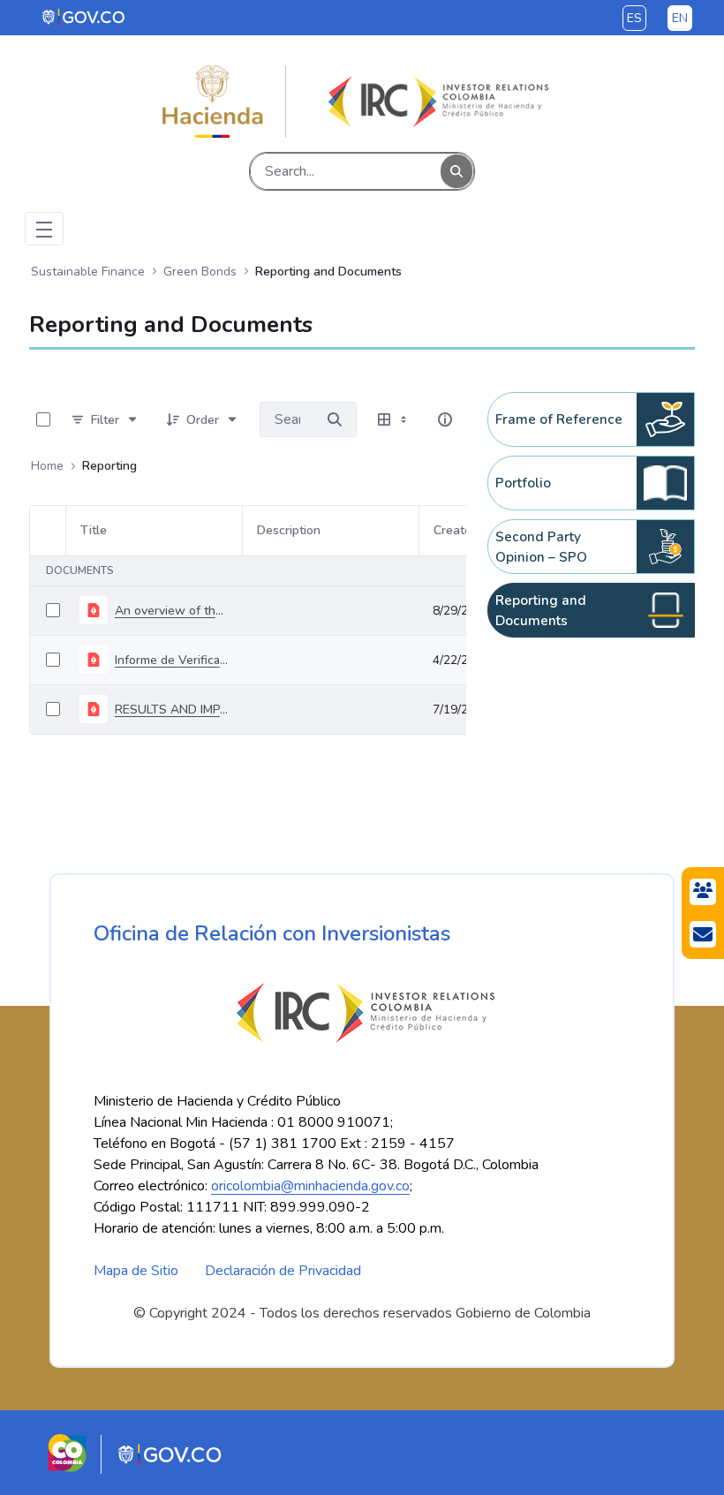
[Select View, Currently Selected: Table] (394, 419)
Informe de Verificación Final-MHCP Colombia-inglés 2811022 (171, 660)
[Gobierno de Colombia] (84, 16)
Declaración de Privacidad (283, 1270)
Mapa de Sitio (136, 1270)
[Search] (456, 172)
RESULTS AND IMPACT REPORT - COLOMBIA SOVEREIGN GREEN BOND (171, 709)
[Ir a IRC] (435, 101)
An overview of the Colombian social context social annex (171, 610)
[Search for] (335, 419)
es (634, 18)
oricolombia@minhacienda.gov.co (310, 1186)
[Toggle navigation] (44, 228)
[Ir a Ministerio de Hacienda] (213, 101)
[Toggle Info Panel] (445, 419)
